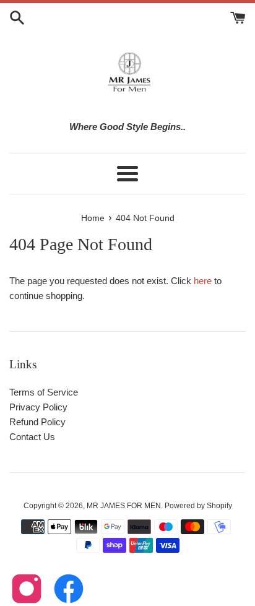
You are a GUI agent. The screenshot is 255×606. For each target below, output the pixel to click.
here (203, 280)
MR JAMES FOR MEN (124, 505)
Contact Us (32, 436)
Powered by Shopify (198, 505)
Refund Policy (37, 422)
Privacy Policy (38, 407)
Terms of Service (43, 392)
